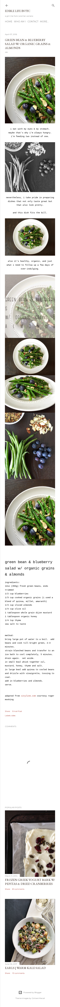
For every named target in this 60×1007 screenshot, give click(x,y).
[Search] (53, 5)
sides (13, 715)
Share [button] (7, 711)
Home (8, 21)
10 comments (18, 973)
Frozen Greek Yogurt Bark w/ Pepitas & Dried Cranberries (30, 882)
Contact (33, 21)
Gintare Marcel (38, 998)
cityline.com (28, 696)
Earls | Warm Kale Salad (25, 968)
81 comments (18, 889)
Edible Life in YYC (17, 11)
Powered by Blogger (32, 992)
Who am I (20, 21)
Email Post (17, 711)
